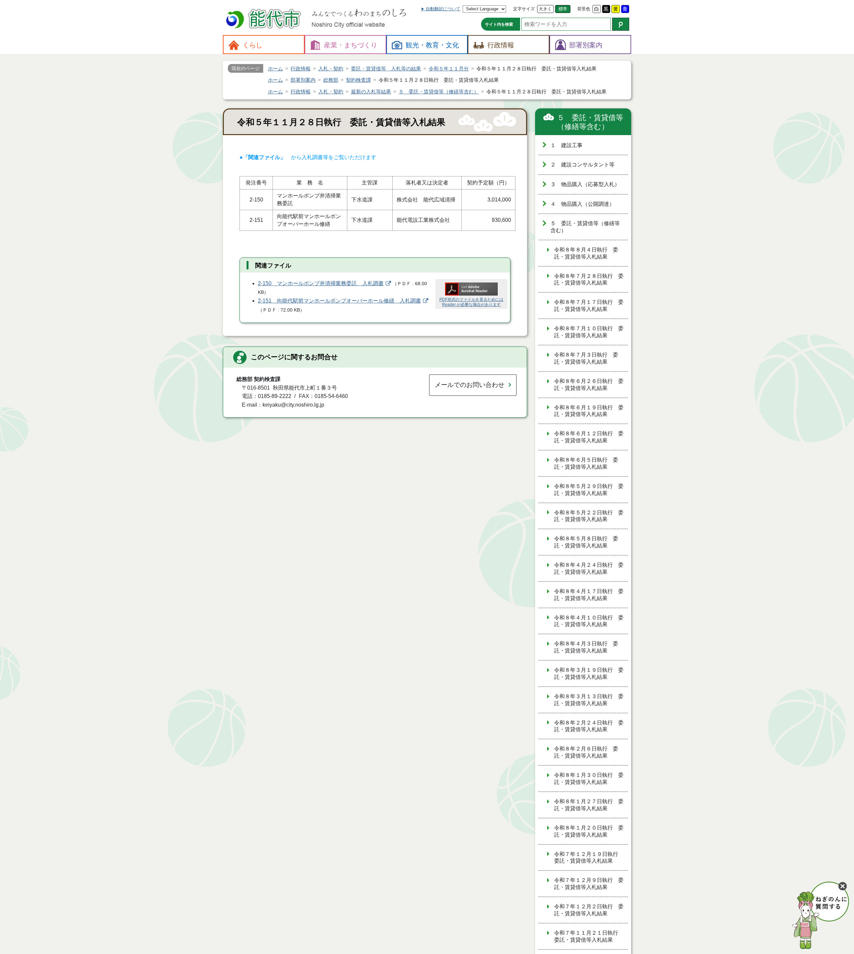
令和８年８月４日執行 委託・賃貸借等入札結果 (586, 253)
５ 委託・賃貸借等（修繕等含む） (590, 122)
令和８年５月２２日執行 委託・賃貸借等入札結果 (588, 516)
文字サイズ (524, 8)
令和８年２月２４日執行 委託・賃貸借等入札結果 (588, 726)
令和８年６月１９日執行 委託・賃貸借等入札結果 (588, 411)
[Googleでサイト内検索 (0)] (620, 24)
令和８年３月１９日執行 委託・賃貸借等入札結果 (588, 673)
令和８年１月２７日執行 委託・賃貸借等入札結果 (588, 805)
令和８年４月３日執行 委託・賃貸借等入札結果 (586, 647)
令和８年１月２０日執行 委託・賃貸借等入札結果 (588, 831)
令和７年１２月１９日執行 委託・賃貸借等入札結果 (588, 857)
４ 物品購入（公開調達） (582, 204)
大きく (545, 8)
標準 (562, 8)
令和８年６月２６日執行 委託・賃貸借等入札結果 (588, 384)
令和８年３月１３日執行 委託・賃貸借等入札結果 (588, 699)
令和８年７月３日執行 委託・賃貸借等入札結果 (586, 358)
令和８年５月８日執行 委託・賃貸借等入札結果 (586, 542)
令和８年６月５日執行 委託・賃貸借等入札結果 (586, 463)
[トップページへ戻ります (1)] (264, 19)
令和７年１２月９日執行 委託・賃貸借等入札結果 (588, 883)
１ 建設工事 (566, 145)
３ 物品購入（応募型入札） (585, 184)
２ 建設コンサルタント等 (582, 164)
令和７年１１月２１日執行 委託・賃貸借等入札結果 (588, 936)
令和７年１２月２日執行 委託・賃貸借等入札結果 (588, 910)
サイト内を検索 (499, 24)
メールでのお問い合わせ (469, 384)
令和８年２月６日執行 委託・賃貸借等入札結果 (586, 752)
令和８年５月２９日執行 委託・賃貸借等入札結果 (588, 489)
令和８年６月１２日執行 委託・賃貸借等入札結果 (588, 437)
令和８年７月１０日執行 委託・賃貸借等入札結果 (588, 332)
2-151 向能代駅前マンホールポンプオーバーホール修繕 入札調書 (339, 301)
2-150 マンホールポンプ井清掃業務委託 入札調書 (321, 283)
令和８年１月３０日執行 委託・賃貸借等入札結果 (588, 778)
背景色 (583, 8)
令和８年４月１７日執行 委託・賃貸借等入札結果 (588, 594)
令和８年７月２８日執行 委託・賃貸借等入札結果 (588, 279)
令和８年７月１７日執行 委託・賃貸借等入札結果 (588, 305)
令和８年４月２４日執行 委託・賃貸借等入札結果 (588, 568)
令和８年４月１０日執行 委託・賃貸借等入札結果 (588, 621)
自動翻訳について (443, 8)
